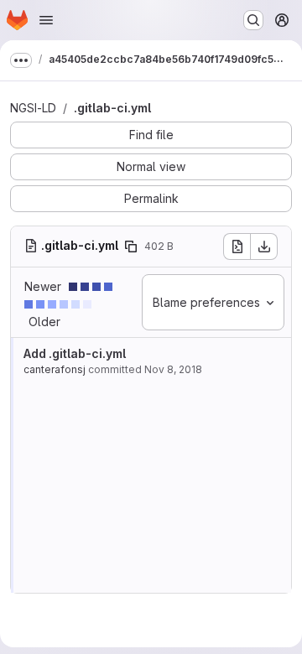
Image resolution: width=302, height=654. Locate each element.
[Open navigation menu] (46, 20)
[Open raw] (236, 246)
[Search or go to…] (253, 20)
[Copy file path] (131, 246)
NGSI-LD (33, 108)
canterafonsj (54, 369)
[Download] (264, 246)
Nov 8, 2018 (173, 369)
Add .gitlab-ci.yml (74, 353)
